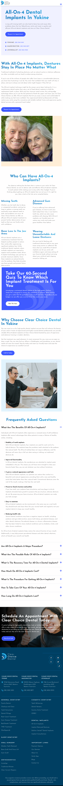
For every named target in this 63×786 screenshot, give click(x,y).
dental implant (31, 328)
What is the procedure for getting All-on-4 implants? (28, 579)
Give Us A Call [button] (8, 638)
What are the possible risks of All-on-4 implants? (26, 555)
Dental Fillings (6, 713)
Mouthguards (5, 730)
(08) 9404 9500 (48, 690)
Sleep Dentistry (9, 737)
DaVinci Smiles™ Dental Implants (42, 730)
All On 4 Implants (37, 724)
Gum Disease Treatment (9, 720)
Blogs (33, 759)
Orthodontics (8, 760)
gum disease (37, 209)
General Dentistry (10, 700)
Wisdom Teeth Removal (9, 746)
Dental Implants (40, 720)
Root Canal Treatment (8, 717)
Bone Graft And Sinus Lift (10, 749)
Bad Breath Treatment (8, 723)
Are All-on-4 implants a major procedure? (22, 546)
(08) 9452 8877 (29, 690)
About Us (35, 753)
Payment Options (37, 746)
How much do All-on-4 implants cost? (20, 571)
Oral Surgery (8, 742)
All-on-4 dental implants (17, 445)
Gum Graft (5, 753)
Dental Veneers (37, 706)
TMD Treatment (6, 727)
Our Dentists (36, 749)
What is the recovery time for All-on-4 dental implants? (29, 563)
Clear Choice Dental (8, 216)
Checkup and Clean (7, 706)
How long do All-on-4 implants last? (20, 596)
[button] (31, 427)
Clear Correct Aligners (8, 770)
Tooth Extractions (7, 710)
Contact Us (35, 763)
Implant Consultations (39, 734)
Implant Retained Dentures (40, 727)
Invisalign (4, 763)
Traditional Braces (7, 766)
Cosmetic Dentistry (41, 700)
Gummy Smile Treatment (40, 710)
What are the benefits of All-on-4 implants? (23, 427)
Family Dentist (6, 703)
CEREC (34, 713)
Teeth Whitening (37, 703)
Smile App (35, 756)
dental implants (40, 89)
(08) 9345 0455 (9, 690)
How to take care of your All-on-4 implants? (23, 588)
